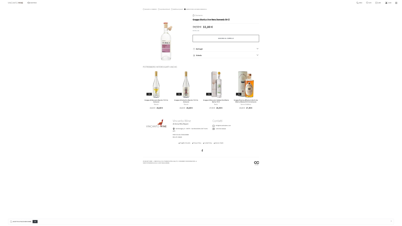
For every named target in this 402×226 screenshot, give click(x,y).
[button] (369, 3)
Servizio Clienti (219, 143)
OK (35, 222)
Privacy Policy (197, 143)
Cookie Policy (208, 143)
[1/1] (166, 37)
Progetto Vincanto (185, 143)
